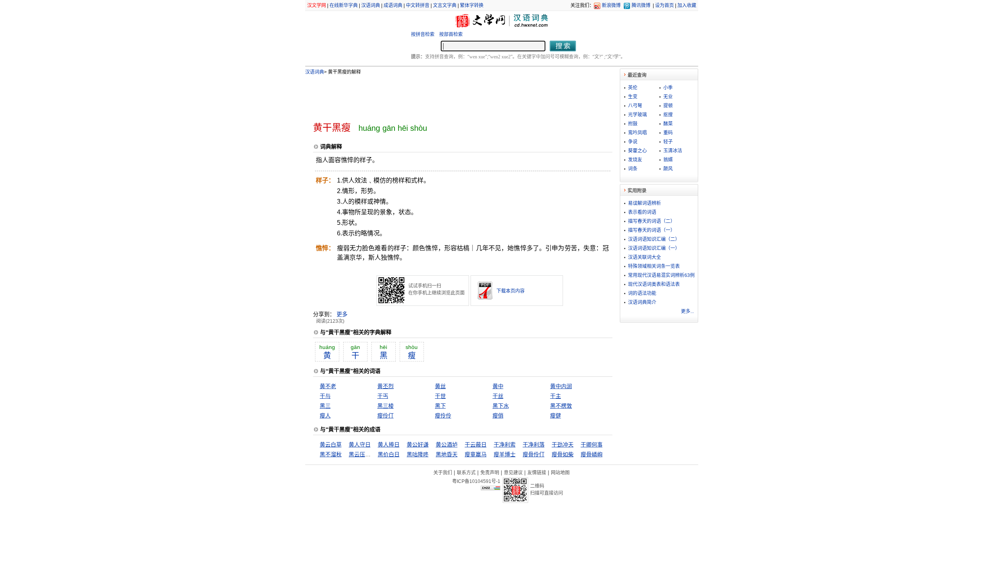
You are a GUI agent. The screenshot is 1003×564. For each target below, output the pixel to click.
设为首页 (664, 5)
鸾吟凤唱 (637, 133)
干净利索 (505, 444)
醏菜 (668, 124)
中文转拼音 (417, 5)
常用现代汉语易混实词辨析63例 (661, 275)
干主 (555, 396)
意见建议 (513, 472)
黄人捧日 (389, 444)
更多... (687, 311)
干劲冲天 (563, 444)
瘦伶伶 (443, 415)
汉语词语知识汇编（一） (654, 248)
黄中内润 (561, 386)
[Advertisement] (449, 95)
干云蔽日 (476, 444)
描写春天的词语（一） (651, 230)
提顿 (668, 105)
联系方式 (466, 472)
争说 (632, 142)
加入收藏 (686, 5)
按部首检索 (451, 34)
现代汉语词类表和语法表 (654, 284)
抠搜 (668, 115)
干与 (325, 396)
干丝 (497, 396)
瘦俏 (497, 415)
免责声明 (489, 472)
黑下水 (500, 406)
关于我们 (442, 472)
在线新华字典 (344, 5)
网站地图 (560, 472)
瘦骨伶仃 (534, 454)
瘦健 (555, 415)
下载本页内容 (510, 291)
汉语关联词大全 (644, 257)
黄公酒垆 (447, 444)
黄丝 (440, 386)
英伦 (632, 87)
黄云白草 (331, 444)
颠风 (668, 169)
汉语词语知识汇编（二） (654, 239)
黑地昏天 (447, 454)
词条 (632, 169)
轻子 (668, 142)
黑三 (325, 406)
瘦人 (325, 415)
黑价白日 (389, 454)
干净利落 (534, 444)
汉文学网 (316, 5)
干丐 (382, 396)
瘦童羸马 (476, 454)
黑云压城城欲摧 (368, 454)
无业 (668, 96)
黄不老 (328, 386)
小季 (668, 87)
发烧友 (635, 160)
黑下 (440, 406)
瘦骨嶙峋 (592, 454)
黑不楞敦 (561, 406)
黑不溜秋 (331, 454)
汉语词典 (370, 5)
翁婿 (668, 160)
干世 (440, 396)
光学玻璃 (637, 115)
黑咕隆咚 (418, 454)
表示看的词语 (642, 212)
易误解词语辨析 (644, 203)
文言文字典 (444, 5)
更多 (342, 314)
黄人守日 (360, 444)
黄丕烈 (385, 386)
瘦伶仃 (385, 415)
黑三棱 (385, 406)
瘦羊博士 (505, 454)
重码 (668, 133)
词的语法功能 (642, 293)
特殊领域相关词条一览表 (654, 266)
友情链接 (536, 472)
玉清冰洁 (672, 151)
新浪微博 (611, 5)
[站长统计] (490, 488)
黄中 (497, 386)
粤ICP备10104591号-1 (476, 481)
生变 (632, 96)
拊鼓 (632, 124)
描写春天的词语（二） (651, 221)
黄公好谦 (418, 444)
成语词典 (393, 5)
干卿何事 (592, 444)
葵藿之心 (637, 151)
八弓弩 (635, 105)
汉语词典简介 (642, 302)
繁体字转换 (471, 5)
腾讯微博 (641, 5)
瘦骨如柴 (563, 454)
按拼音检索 (423, 34)
